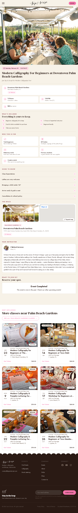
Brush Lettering (26, 472)
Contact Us (44, 480)
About (43, 469)
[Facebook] (62, 465)
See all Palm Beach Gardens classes (20, 318)
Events (43, 465)
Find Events (25, 465)
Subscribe (69, 493)
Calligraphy (25, 469)
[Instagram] (70, 465)
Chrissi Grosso (17, 247)
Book (72, 3)
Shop (42, 476)
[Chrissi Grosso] (6, 248)
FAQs (43, 472)
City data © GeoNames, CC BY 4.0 (67, 506)
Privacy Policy (64, 496)
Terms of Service (51, 506)
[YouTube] (66, 465)
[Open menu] (3, 3)
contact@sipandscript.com (9, 471)
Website (12, 92)
